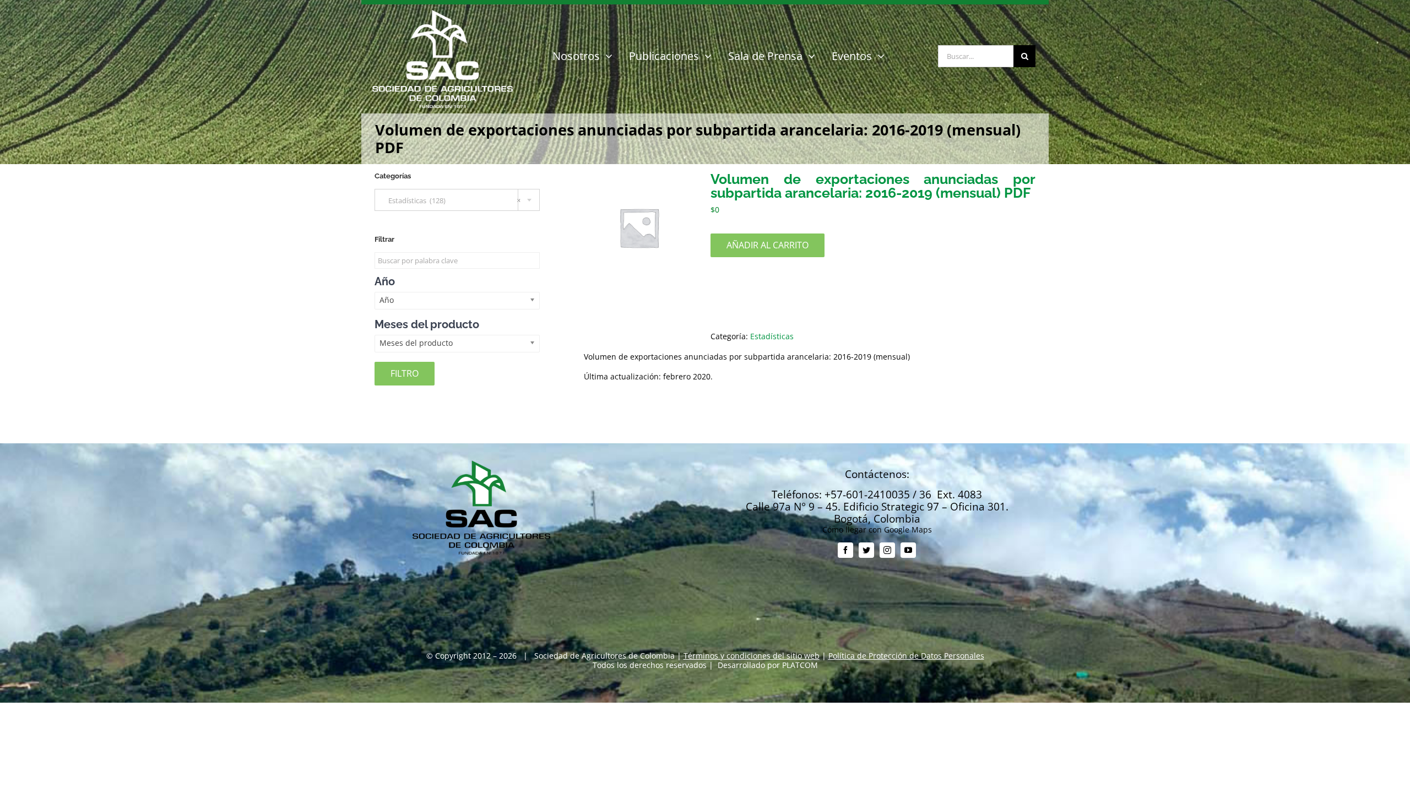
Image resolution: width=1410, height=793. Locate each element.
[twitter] (866, 550)
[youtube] (908, 550)
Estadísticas (772, 336)
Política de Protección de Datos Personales (906, 655)
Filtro (405, 373)
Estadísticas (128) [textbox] (451, 200)
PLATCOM (800, 665)
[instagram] (887, 550)
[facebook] (845, 550)
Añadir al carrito (767, 245)
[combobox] (457, 200)
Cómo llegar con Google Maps (877, 529)
